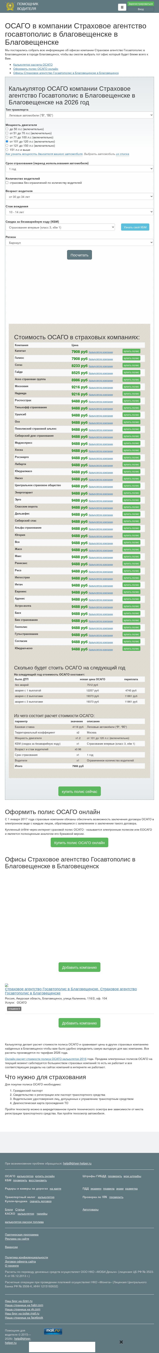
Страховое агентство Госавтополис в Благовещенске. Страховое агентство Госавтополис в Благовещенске (71, 990)
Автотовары (91, 1209)
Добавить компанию (79, 967)
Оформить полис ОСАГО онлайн (35, 68)
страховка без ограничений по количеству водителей (46, 182)
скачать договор (41, 1201)
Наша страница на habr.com (24, 1305)
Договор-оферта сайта (20, 1261)
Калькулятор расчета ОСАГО (33, 64)
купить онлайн (45, 1176)
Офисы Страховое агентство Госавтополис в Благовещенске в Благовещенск (66, 73)
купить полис (131, 351)
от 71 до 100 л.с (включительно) (31, 137)
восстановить (38, 1180)
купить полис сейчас (79, 791)
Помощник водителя (27, 6)
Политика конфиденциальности (26, 1257)
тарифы (42, 1213)
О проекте (12, 1265)
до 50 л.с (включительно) (27, 129)
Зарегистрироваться (141, 3)
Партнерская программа (22, 1234)
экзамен (95, 1188)
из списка (122, 154)
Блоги (9, 1209)
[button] (122, 7)
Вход (141, 9)
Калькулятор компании (101, 352)
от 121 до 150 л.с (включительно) (32, 145)
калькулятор (25, 1176)
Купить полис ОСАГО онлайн (79, 842)
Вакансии (11, 1247)
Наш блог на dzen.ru (19, 1301)
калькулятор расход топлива (24, 1222)
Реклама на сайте (17, 1238)
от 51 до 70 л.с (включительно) (31, 133)
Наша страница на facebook (24, 1317)
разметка (131, 1188)
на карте (55, 1188)
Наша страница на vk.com (22, 1309)
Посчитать (79, 254)
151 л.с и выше (20, 149)
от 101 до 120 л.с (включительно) (32, 141)
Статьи (20, 1209)
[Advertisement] (79, 293)
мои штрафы (132, 1176)
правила (108, 1188)
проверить (115, 1176)
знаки (120, 1188)
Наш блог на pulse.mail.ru (22, 1313)
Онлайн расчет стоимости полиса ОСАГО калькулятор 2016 (46, 1059)
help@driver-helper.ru (77, 1163)
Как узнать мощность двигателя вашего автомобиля (44, 154)
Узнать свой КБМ (135, 227)
